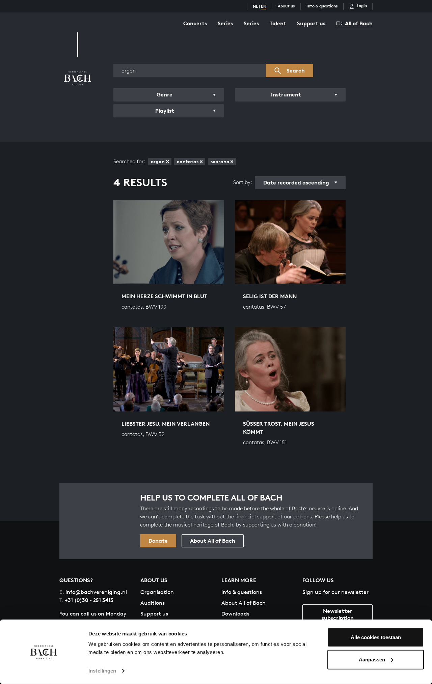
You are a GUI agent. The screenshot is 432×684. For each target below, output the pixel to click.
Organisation (157, 592)
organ (158, 161)
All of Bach (359, 23)
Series (225, 23)
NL (255, 6)
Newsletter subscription (338, 614)
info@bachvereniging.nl (93, 592)
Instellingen (102, 671)
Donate (158, 540)
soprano (220, 161)
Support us (311, 23)
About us (286, 5)
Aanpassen (372, 659)
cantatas (187, 161)
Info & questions (322, 5)
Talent (278, 23)
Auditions (152, 603)
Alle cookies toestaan (376, 637)
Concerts (195, 23)
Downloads (235, 613)
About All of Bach (212, 540)
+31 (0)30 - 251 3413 (86, 600)
